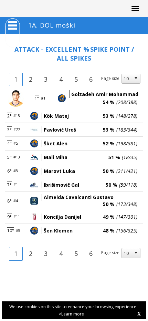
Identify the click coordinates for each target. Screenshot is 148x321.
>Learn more (71, 314)
